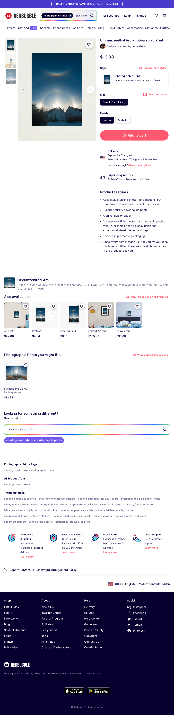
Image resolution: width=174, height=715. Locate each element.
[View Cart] (164, 16)
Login (7, 636)
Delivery (89, 607)
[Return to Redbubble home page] (20, 16)
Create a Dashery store (56, 647)
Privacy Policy (32, 673)
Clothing (27, 28)
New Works (11, 618)
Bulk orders (11, 647)
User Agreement (13, 673)
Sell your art (49, 630)
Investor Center (51, 612)
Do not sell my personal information (62, 673)
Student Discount (15, 630)
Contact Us (91, 641)
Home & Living (94, 28)
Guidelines (91, 624)
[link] (34, 440)
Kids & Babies (115, 28)
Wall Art (78, 28)
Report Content (20, 570)
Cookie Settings (94, 647)
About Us (47, 607)
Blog (7, 624)
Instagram (139, 607)
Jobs (44, 636)
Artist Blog (48, 641)
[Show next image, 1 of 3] (90, 89)
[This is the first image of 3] (23, 89)
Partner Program (52, 618)
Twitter (137, 618)
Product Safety (94, 630)
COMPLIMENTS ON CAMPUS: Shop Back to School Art (87, 4)
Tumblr (137, 624)
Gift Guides (11, 607)
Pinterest (139, 630)
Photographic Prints (17, 464)
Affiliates (47, 624)
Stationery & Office (157, 28)
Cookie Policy (92, 673)
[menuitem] (10, 28)
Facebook (139, 613)
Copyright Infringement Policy (56, 570)
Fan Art (9, 612)
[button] (87, 4)
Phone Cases (61, 28)
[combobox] (68, 15)
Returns (89, 612)
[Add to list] (89, 44)
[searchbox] (87, 429)
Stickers (45, 28)
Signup (8, 641)
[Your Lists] (156, 16)
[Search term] (91, 15)
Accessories (135, 28)
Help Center (92, 618)
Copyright (90, 636)
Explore (10, 28)
